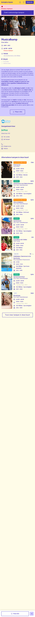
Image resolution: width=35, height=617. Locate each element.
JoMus (6, 42)
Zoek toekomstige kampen (14, 12)
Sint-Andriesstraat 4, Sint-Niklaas (12, 56)
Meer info (18, 112)
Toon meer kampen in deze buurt (17, 315)
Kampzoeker (30, 2)
